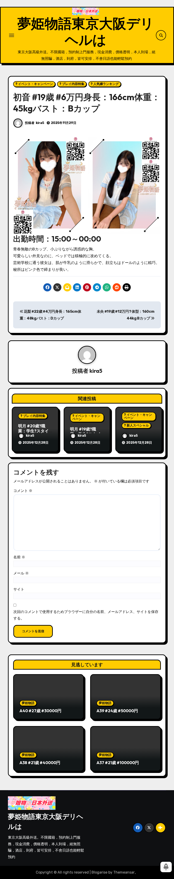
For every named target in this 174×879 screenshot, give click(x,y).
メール (21, 573)
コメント (22, 491)
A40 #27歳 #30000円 (40, 710)
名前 (19, 557)
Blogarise (99, 872)
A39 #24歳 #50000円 (117, 710)
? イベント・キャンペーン (34, 84)
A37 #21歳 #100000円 (118, 762)
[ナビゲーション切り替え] (11, 35)
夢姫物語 (28, 703)
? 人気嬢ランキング (105, 84)
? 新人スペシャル (136, 425)
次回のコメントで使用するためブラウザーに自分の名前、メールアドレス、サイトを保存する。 (85, 615)
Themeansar (124, 872)
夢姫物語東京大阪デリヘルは (85, 31)
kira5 (40, 123)
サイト (18, 589)
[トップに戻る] (166, 867)
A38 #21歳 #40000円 (39, 762)
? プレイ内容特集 (71, 84)
